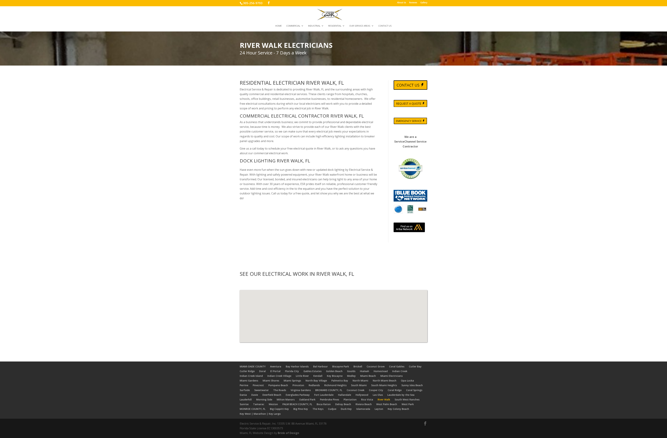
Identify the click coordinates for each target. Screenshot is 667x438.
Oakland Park (307, 399)
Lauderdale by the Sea (400, 394)
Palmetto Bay (339, 380)
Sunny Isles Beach (412, 385)
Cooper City (376, 390)
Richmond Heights (335, 385)
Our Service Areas (359, 26)
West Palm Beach (386, 404)
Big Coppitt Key (279, 409)
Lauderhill (246, 399)
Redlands (314, 385)
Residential (334, 26)
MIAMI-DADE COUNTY (253, 366)
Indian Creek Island (251, 375)
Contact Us (385, 26)
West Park (408, 404)
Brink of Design (288, 433)
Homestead (381, 371)
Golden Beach (334, 371)
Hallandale (344, 394)
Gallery (423, 3)
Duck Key (346, 409)
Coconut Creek (355, 390)
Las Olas (378, 394)
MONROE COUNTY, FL (252, 409)
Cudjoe (332, 409)
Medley (351, 375)
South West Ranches (407, 399)
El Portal (275, 371)
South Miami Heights (384, 385)
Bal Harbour (320, 366)
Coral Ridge (395, 390)
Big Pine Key (300, 409)
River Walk (384, 399)
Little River (302, 375)
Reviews (413, 3)
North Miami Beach (384, 380)
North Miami (360, 380)
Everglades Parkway (298, 394)
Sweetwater (261, 390)
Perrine (244, 385)
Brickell (357, 366)
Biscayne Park (340, 366)
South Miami (359, 385)
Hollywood (362, 394)
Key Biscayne (335, 375)
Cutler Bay (415, 366)
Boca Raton (324, 404)
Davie (254, 394)
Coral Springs (414, 390)
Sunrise (244, 404)
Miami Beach (368, 375)
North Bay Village (316, 380)
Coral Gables (396, 366)
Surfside (245, 390)
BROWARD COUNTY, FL (328, 390)
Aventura (275, 366)
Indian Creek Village (279, 375)
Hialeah (364, 371)
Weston (273, 404)
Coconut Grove (376, 366)
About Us (401, 3)
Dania (243, 394)
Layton (379, 409)
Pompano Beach (278, 385)
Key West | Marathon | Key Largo (260, 413)
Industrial (314, 26)
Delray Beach (343, 404)
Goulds (351, 371)
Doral (262, 371)
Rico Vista (367, 399)
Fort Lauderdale (324, 394)
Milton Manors (286, 399)
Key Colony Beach (398, 409)
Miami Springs (292, 380)
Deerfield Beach (271, 394)
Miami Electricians (391, 375)
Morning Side (264, 399)
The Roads (279, 390)
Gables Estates (312, 371)
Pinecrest (258, 385)
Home (278, 26)
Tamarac (258, 404)
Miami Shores (271, 380)
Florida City (292, 371)
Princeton (298, 385)
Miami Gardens (249, 380)
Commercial (293, 26)
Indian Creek (399, 371)
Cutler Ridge (247, 371)
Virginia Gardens (301, 390)
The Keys (317, 409)
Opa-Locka (407, 380)
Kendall (317, 375)
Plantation (350, 399)
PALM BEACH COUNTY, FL (297, 404)
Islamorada (363, 409)
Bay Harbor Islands (297, 366)
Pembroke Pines (329, 399)
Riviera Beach (364, 404)
